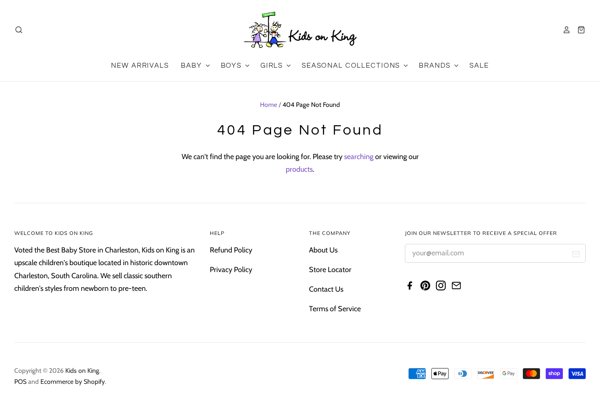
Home (268, 104)
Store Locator (330, 269)
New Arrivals (140, 65)
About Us (323, 250)
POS (20, 381)
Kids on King (82, 370)
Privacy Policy (231, 269)
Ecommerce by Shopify (72, 381)
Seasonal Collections (352, 65)
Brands (436, 65)
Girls (272, 65)
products (299, 169)
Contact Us (326, 289)
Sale (479, 65)
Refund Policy (231, 250)
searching (358, 156)
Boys (232, 65)
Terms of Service (335, 308)
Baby (192, 65)
